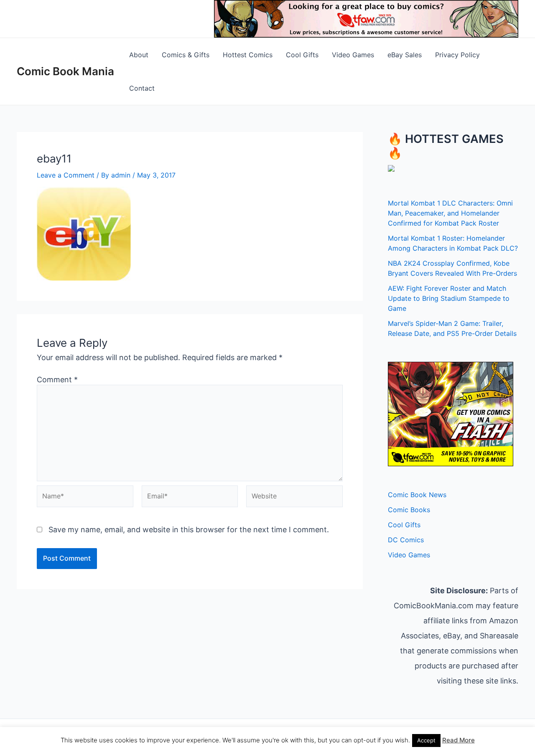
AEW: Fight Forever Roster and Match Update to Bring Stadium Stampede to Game (449, 298)
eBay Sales (404, 55)
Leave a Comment (65, 175)
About (138, 55)
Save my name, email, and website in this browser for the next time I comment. (188, 529)
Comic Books (409, 510)
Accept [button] (426, 740)
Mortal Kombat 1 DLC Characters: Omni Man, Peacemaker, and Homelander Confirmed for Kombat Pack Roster (450, 213)
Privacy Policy (457, 55)
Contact (142, 88)
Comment (57, 379)
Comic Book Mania (65, 71)
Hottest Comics (248, 55)
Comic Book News (417, 494)
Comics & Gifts (185, 55)
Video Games (353, 55)
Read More (458, 740)
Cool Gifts (302, 55)
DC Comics (406, 540)
